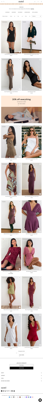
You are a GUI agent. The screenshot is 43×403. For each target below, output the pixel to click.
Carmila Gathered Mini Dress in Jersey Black (11, 54)
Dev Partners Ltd (27, 395)
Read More (32, 8)
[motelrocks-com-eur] (21, 1)
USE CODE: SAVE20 (21, 103)
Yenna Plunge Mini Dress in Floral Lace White (11, 347)
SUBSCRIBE (21, 368)
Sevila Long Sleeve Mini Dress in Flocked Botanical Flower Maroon (11, 272)
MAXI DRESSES (20, 12)
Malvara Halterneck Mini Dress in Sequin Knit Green (11, 309)
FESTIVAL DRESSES (35, 12)
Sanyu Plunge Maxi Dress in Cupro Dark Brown (11, 91)
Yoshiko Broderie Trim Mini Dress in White (32, 158)
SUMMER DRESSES (27, 12)
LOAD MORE (21, 355)
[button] (20, 22)
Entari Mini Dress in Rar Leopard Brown (11, 158)
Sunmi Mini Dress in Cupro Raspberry (31, 271)
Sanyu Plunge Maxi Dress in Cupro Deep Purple (31, 196)
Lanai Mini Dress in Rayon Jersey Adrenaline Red (32, 347)
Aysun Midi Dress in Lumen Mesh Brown (11, 196)
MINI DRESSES (7, 12)
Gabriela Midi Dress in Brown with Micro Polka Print (11, 233)
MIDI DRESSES (14, 12)
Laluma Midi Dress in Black (32, 91)
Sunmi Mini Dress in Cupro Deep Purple (31, 233)
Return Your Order (5, 380)
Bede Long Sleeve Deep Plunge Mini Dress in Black (31, 54)
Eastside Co (13, 395)
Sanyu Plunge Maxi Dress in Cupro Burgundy (31, 309)
